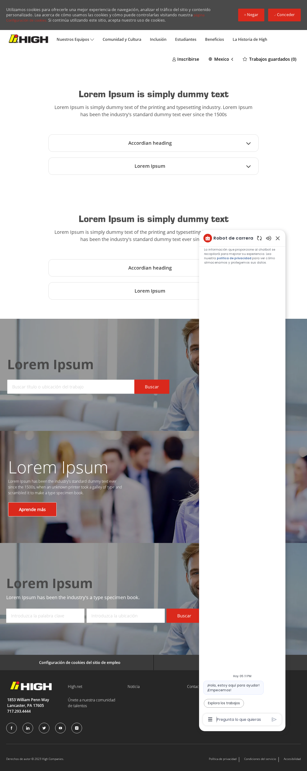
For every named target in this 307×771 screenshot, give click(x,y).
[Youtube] (60, 728)
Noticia (134, 686)
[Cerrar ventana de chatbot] (278, 238)
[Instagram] (76, 728)
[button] (221, 58)
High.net (75, 686)
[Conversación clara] (259, 238)
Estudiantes (185, 39)
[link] (185, 58)
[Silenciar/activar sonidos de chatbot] (268, 238)
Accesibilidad (292, 759)
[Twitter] (44, 728)
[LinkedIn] (28, 728)
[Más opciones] (210, 719)
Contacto (194, 686)
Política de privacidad (222, 759)
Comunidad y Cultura (122, 39)
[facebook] (11, 728)
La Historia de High (250, 39)
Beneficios (214, 39)
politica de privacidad (234, 258)
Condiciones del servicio (260, 759)
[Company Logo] (29, 39)
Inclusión (158, 39)
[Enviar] (274, 720)
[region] (242, 478)
